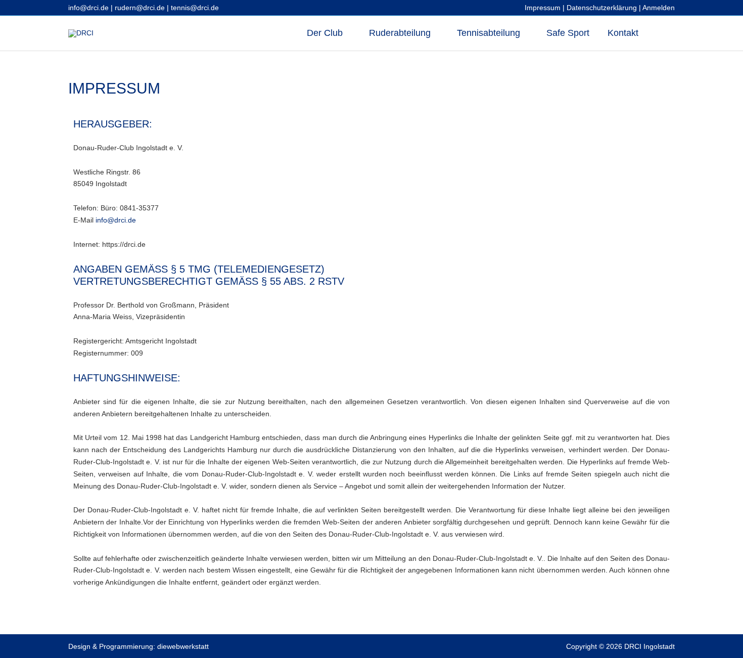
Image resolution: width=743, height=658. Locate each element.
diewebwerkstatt (183, 646)
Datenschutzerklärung (602, 8)
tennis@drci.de (195, 8)
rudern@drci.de (140, 8)
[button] (661, 33)
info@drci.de (88, 8)
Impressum (543, 8)
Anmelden (658, 8)
